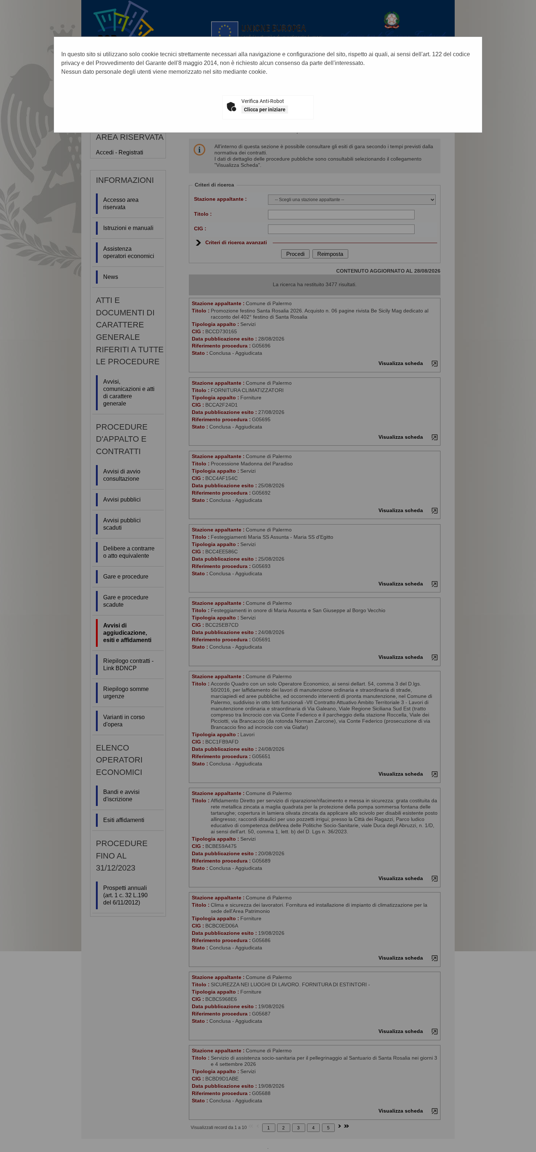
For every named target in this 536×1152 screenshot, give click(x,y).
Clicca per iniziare (265, 109)
